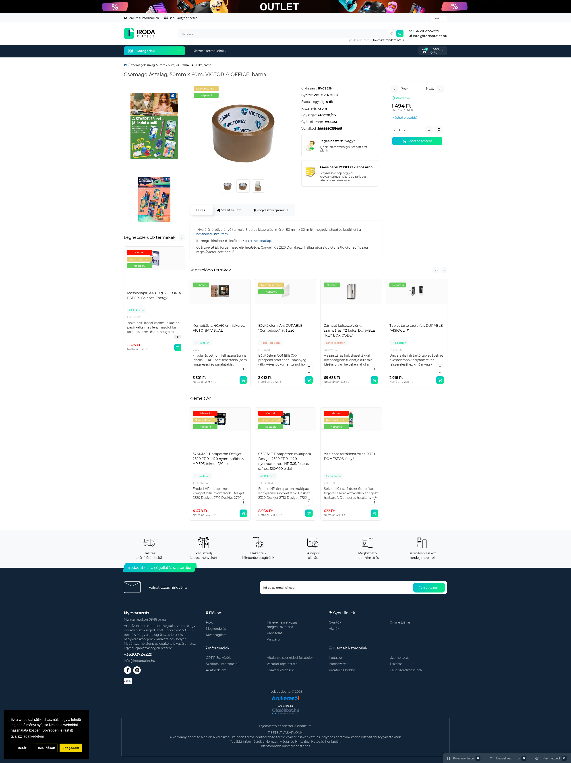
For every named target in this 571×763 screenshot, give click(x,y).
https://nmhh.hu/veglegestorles (285, 746)
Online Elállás (400, 622)
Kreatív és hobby (342, 670)
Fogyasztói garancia (272, 210)
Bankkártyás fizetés (182, 18)
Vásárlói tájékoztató (282, 664)
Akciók (334, 629)
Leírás (200, 210)
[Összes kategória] (391, 33)
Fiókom (439, 18)
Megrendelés (216, 629)
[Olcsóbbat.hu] (285, 711)
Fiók (209, 622)
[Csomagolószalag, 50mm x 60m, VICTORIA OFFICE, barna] (243, 130)
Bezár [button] (22, 748)
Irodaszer (336, 658)
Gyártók (335, 622)
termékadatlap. (260, 241)
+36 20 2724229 (425, 31)
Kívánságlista (216, 635)
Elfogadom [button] (70, 748)
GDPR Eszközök (218, 658)
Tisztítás (396, 664)
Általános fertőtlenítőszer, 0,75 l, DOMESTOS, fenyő (350, 456)
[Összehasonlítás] (154, 287)
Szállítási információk (143, 18)
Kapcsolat (274, 633)
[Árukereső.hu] (285, 696)
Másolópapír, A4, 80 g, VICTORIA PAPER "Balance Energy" (154, 295)
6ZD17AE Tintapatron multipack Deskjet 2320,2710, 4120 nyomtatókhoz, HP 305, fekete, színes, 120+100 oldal (284, 461)
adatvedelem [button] (33, 736)
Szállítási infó (231, 210)
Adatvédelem (216, 670)
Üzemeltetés (399, 658)
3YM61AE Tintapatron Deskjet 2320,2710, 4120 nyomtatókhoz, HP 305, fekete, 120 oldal (218, 459)
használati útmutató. (212, 234)
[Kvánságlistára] (164, 287)
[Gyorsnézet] (144, 287)
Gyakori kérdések (280, 670)
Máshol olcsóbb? (405, 118)
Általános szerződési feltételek (290, 658)
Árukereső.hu (285, 706)
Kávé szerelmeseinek (406, 670)
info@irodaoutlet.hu (429, 36)
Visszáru (273, 639)
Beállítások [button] (46, 748)
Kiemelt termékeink (209, 51)
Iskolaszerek (338, 664)
